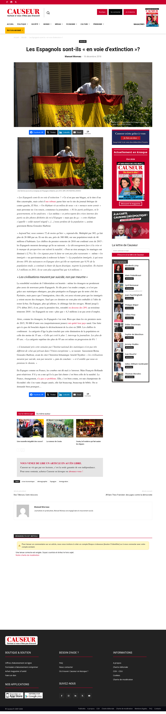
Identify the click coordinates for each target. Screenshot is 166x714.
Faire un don (10, 675)
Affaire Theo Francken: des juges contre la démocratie (129, 495)
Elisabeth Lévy (132, 265)
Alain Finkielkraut (133, 275)
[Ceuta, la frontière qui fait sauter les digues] (89, 428)
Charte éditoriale (120, 667)
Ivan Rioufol (130, 354)
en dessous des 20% (77, 307)
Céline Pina (130, 314)
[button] (48, 13)
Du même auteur (43, 414)
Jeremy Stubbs (132, 344)
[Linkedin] (75, 695)
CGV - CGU (118, 671)
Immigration (63, 481)
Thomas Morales (133, 373)
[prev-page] (18, 450)
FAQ (61, 663)
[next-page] (22, 450)
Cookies (116, 675)
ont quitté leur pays (77, 323)
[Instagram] (68, 695)
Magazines (139, 24)
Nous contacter (66, 667)
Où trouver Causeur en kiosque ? (73, 671)
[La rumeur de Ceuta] (59, 428)
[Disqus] (83, 591)
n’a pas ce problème (46, 378)
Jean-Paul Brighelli (133, 295)
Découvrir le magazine (130, 203)
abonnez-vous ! (76, 471)
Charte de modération (123, 679)
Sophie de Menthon (134, 334)
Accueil (16, 37)
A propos (117, 663)
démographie (42, 481)
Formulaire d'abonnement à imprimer (21, 667)
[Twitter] (16, 2)
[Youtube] (89, 695)
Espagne (53, 481)
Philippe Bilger (132, 305)
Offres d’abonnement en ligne (18, 663)
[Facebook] (7, 2)
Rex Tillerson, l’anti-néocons (26, 495)
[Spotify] (11, 2)
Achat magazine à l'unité (15, 671)
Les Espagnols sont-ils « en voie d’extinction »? (83, 49)
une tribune (50, 201)
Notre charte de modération (27, 555)
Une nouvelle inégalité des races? (30, 441)
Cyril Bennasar (132, 285)
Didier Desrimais (133, 324)
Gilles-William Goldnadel (136, 364)
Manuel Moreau (73, 56)
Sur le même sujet (25, 414)
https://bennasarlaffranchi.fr (133, 291)
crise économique (28, 481)
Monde (24, 37)
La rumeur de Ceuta (54, 441)
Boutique (22, 1)
